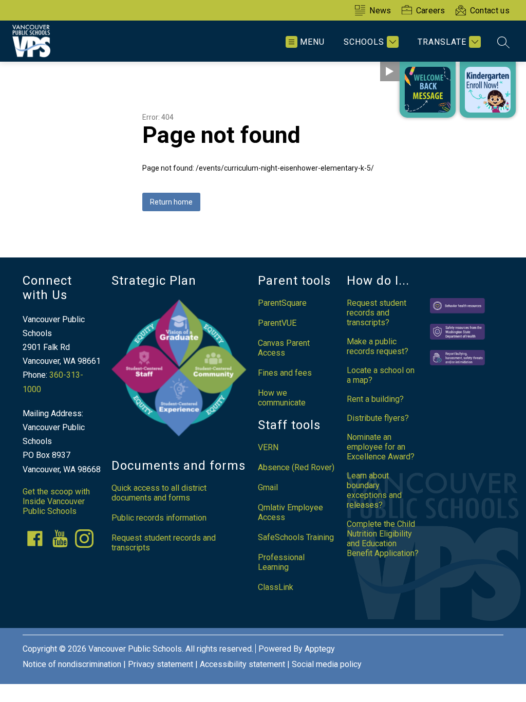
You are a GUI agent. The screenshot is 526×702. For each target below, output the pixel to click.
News (380, 10)
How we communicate (282, 398)
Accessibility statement (242, 664)
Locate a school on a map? (381, 375)
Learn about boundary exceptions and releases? (374, 490)
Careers (430, 10)
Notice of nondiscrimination (72, 664)
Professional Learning (281, 562)
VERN (268, 447)
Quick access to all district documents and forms (158, 493)
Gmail (268, 487)
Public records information (158, 518)
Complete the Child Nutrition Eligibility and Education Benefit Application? (383, 538)
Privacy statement (160, 664)
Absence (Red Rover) (296, 467)
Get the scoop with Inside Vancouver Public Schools (56, 501)
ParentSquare (282, 303)
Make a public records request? (377, 346)
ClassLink (275, 587)
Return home (171, 202)
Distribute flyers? (378, 418)
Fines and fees (285, 373)
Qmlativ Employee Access (290, 512)
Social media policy (327, 664)
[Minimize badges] (390, 71)
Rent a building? (375, 399)
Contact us (490, 10)
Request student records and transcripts (163, 542)
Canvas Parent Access (284, 348)
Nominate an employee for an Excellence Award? (381, 446)
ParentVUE (277, 323)
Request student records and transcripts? (376, 312)
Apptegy (320, 649)
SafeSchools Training (296, 537)
